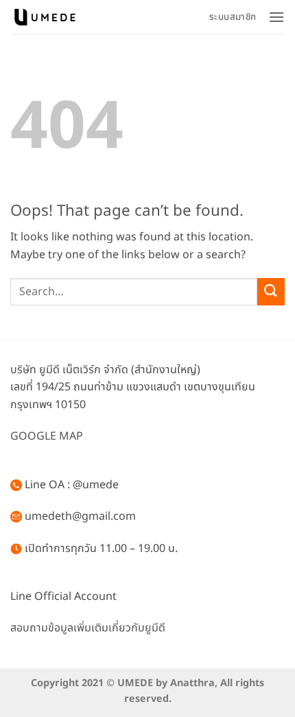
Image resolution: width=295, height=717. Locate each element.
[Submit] (271, 291)
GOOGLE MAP (46, 436)
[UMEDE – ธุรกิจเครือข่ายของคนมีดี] (44, 17)
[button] (276, 17)
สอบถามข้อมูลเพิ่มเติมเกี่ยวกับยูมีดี (87, 628)
